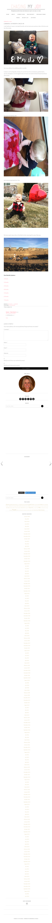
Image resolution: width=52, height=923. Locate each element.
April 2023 (27, 546)
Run (39, 507)
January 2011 (27, 881)
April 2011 (27, 873)
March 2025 (27, 521)
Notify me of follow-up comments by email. (14, 360)
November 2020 (27, 615)
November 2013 (27, 797)
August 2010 (26, 891)
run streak (42, 507)
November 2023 (27, 536)
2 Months (6, 282)
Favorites (46, 504)
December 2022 (27, 553)
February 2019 (27, 665)
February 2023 (27, 548)
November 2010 (27, 886)
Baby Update (10, 504)
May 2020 (27, 630)
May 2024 (27, 526)
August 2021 (26, 593)
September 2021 (27, 591)
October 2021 (27, 588)
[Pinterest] (23, 399)
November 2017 (27, 700)
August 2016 (26, 732)
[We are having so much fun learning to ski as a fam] (11, 462)
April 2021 (27, 603)
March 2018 (27, 690)
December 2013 (27, 794)
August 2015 (26, 752)
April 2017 (27, 712)
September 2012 (27, 831)
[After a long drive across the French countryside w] (21, 488)
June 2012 (27, 839)
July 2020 (27, 625)
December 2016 (27, 722)
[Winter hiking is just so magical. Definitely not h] (43, 462)
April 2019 (27, 660)
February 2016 (27, 742)
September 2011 (27, 861)
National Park (22, 507)
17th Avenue (20, 918)
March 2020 (27, 635)
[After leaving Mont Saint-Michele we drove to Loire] (43, 488)
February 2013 (27, 819)
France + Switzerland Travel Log (11, 505)
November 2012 (27, 826)
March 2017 (27, 715)
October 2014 (27, 774)
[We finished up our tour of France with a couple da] (32, 468)
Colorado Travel (31, 504)
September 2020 (27, 620)
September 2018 (27, 677)
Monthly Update (17, 507)
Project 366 (31, 507)
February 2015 (27, 767)
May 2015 (27, 759)
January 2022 (27, 581)
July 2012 (27, 836)
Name (5, 342)
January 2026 (27, 516)
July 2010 (27, 893)
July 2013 (27, 806)
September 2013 (27, 802)
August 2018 (26, 680)
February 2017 (27, 717)
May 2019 (27, 658)
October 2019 (27, 648)
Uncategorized (12, 305)
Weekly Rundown (41, 510)
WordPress (31, 918)
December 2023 (27, 533)
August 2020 (26, 623)
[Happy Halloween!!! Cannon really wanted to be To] (21, 468)
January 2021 (27, 610)
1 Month (6, 278)
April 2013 (27, 814)
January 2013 (27, 821)
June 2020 (27, 628)
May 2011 (27, 871)
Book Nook (14, 504)
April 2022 (27, 573)
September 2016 (27, 730)
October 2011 (27, 859)
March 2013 (27, 816)
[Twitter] (20, 399)
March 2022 (27, 576)
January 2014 (27, 792)
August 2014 (26, 779)
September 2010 (27, 888)
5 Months (6, 293)
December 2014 (27, 772)
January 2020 (27, 640)
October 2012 (27, 829)
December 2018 (27, 670)
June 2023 (27, 541)
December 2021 (27, 583)
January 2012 (27, 851)
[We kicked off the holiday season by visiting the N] (11, 468)
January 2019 (27, 667)
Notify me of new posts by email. (12, 365)
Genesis (36, 918)
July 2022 (27, 566)
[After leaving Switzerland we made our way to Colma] (43, 475)
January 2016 (27, 744)
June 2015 (27, 757)
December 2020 (27, 613)
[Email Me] (28, 399)
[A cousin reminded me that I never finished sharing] (11, 475)
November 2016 (27, 725)
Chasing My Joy (26, 6)
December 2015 (27, 747)
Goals (23, 505)
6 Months (6, 296)
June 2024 (27, 524)
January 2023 (27, 551)
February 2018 (27, 692)
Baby (7, 504)
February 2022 (27, 578)
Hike (25, 505)
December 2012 (27, 824)
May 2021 (27, 600)
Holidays (29, 505)
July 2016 (27, 734)
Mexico (14, 507)
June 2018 (27, 685)
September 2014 (27, 777)
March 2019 (27, 663)
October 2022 (27, 558)
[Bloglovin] (31, 399)
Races (37, 507)
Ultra (17, 510)
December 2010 (27, 883)
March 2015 (27, 764)
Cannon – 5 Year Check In (11, 312)
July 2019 (27, 653)
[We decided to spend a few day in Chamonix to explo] (11, 488)
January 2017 (27, 720)
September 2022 (27, 561)
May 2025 (27, 519)
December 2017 (27, 697)
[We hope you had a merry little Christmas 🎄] (32, 462)
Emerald (38, 504)
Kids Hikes (8, 507)
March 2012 (27, 846)
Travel (14, 510)
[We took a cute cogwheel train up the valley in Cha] (32, 481)
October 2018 (27, 675)
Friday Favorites (19, 505)
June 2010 (27, 896)
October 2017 (27, 702)
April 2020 (27, 633)
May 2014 (27, 784)
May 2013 (27, 811)
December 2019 (27, 643)
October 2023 (27, 538)
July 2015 (27, 754)
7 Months (6, 300)
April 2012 (27, 844)
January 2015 (27, 769)
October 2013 (27, 799)
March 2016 (27, 739)
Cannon (23, 504)
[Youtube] (33, 399)
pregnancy (26, 507)
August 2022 (26, 563)
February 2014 (27, 789)
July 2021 (27, 595)
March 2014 (27, 787)
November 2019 (27, 645)
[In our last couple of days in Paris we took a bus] (43, 468)
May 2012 (27, 841)
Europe (41, 504)
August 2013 (26, 804)
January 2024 (27, 531)
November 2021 (27, 586)
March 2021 (27, 605)
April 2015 (27, 762)
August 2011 (26, 864)
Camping (20, 504)
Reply (7, 317)
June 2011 (27, 869)
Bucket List (17, 504)
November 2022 (27, 556)
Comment (6, 329)
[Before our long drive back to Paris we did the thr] (21, 475)
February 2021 (27, 608)
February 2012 (27, 849)
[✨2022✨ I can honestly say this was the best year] (21, 462)
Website (6, 353)
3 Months (6, 286)
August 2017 (26, 705)
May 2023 (27, 543)
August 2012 (26, 834)
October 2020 (27, 618)
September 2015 (27, 749)
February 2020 (27, 638)
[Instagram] (25, 399)
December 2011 (27, 854)
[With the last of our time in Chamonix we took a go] (21, 481)
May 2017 (27, 710)
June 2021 (27, 598)
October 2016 (27, 727)
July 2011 (27, 866)
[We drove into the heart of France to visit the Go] (32, 488)
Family (44, 504)
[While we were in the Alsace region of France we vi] (32, 475)
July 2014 (27, 782)
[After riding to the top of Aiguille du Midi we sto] (43, 481)
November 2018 (27, 672)
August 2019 (26, 650)
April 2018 (27, 687)
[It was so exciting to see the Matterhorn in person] (11, 481)
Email (5, 348)
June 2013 (27, 809)
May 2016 (27, 737)
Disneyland (35, 504)
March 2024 (27, 528)
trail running (46, 507)
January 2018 (27, 695)
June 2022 (27, 568)
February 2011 (27, 878)
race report (35, 507)
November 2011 (27, 856)
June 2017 (27, 707)
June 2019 (27, 655)
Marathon (11, 507)
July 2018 (27, 682)
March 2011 (27, 876)
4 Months (6, 289)
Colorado (26, 504)
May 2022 (27, 571)
